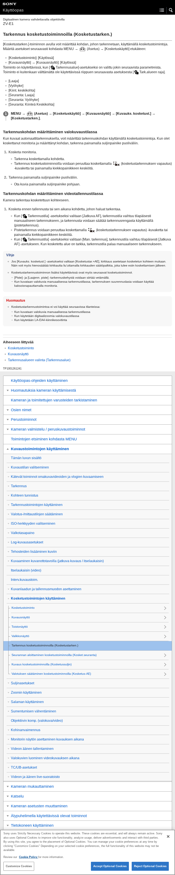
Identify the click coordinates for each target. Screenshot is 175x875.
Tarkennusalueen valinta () (39, 360)
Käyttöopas (13, 10)
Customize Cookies (19, 866)
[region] (87, 852)
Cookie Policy (28, 857)
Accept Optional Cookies (110, 866)
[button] (171, 10)
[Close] (168, 836)
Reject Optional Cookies (150, 866)
